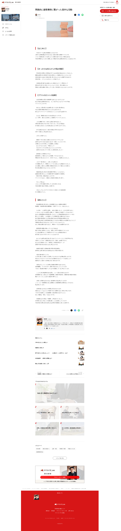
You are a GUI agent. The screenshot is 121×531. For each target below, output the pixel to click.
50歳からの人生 (71, 448)
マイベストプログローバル (69, 518)
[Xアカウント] (44, 328)
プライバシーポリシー (61, 510)
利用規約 (53, 510)
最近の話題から (46, 448)
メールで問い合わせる (110, 11)
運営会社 (48, 510)
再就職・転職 (62, 448)
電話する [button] (106, 20)
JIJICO (62, 518)
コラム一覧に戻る (60, 458)
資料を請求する (108, 15)
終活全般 (38, 448)
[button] (53, 328)
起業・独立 (54, 448)
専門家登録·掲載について (60, 508)
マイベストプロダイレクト (50, 518)
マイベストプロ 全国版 (59, 512)
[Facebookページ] (47, 328)
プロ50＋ (58, 518)
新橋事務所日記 (42, 18)
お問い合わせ (71, 510)
